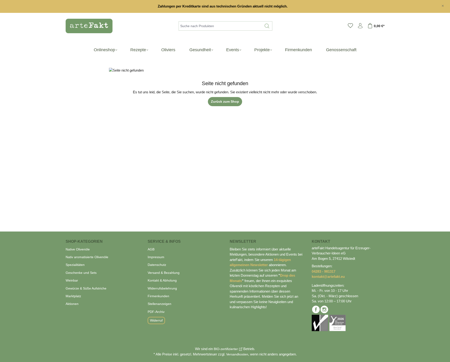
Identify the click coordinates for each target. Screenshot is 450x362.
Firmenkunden (158, 296)
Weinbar (72, 280)
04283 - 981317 (323, 271)
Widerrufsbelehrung (162, 288)
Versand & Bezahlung (164, 273)
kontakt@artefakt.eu (328, 277)
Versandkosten (237, 354)
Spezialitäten (75, 265)
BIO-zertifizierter (226, 349)
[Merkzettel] (350, 26)
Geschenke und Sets (81, 273)
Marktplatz (73, 296)
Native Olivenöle (78, 249)
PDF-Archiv (156, 312)
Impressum (156, 257)
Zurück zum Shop (225, 101)
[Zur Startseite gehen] (87, 26)
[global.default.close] (443, 5)
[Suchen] (267, 26)
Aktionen (72, 304)
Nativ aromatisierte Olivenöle (87, 257)
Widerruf (156, 320)
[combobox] (220, 26)
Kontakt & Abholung (162, 280)
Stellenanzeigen (159, 304)
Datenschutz (157, 265)
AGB (151, 249)
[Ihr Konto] (360, 26)
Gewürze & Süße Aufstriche (86, 288)
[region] (225, 6)
